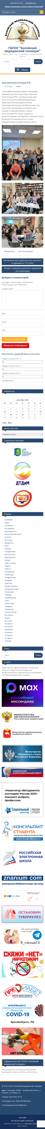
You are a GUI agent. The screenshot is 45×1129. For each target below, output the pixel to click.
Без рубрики (9, 528)
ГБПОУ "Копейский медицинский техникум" (22, 49)
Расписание (9, 592)
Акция (7, 523)
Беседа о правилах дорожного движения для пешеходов (22, 269)
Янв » (10, 423)
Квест (7, 546)
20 (11, 415)
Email (4, 322)
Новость (8, 569)
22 (22, 415)
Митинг (7, 560)
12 (5, 412)
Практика (8, 583)
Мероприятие (9, 251)
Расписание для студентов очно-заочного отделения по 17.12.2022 (22, 261)
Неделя (7, 566)
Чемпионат (9, 629)
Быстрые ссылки (9, 12)
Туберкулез (9, 609)
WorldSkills (9, 520)
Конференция (10, 551)
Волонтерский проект (13, 534)
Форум (7, 618)
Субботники (9, 603)
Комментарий (8, 289)
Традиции (8, 606)
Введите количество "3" (11, 373)
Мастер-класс (10, 554)
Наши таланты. (10, 563)
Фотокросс (9, 626)
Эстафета (8, 638)
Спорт (7, 600)
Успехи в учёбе (10, 612)
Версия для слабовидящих (15, 345)
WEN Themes (22, 1126)
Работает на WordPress (13, 1124)
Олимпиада (9, 575)
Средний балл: (8, 380)
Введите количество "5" (11, 359)
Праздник (8, 580)
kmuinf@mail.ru (31, 3)
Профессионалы (11, 586)
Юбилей (8, 641)
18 (40, 412)
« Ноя (4, 423)
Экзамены (8, 632)
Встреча (8, 537)
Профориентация (11, 589)
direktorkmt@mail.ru (23, 1101)
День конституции (26, 251)
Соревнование (10, 598)
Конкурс (8, 549)
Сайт (4, 330)
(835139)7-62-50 (16, 3)
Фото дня (8, 621)
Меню (25, 70)
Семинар (8, 595)
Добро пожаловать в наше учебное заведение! (24, 7)
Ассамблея (9, 525)
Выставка (8, 540)
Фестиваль (9, 615)
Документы (9, 543)
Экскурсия (8, 635)
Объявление (10, 572)
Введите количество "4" (11, 366)
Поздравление (10, 577)
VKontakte (22, 1117)
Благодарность (11, 531)
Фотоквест (9, 624)
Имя (4, 314)
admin (18, 86)
